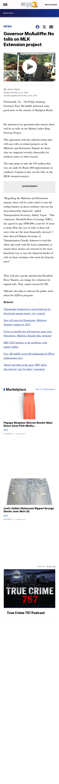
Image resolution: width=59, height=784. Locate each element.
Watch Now (50, 5)
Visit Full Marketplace (45, 389)
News (8, 26)
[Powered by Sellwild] (51, 566)
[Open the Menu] (5, 4)
